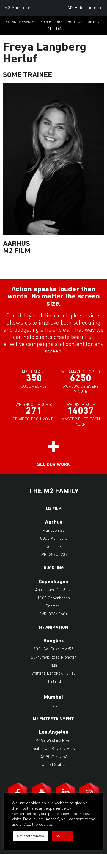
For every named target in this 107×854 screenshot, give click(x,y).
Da (59, 29)
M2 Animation (17, 8)
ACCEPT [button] (62, 836)
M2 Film (54, 509)
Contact (93, 22)
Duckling (54, 568)
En (48, 29)
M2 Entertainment (85, 8)
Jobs (58, 22)
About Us (74, 22)
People (44, 22)
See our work (53, 464)
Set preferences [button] (30, 836)
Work (11, 22)
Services (27, 22)
